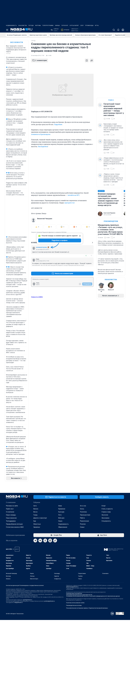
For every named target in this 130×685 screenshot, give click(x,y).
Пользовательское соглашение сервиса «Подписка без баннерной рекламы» (87, 608)
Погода (31, 25)
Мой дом (61, 518)
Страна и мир (106, 512)
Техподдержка (11, 521)
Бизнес (35, 509)
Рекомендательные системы (74, 605)
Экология (105, 515)
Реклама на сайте (12, 506)
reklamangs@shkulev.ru (72, 586)
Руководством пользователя (74, 593)
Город (35, 515)
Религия (83, 524)
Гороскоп (64, 25)
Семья (82, 527)
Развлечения (84, 521)
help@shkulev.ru (18, 602)
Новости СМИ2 (37, 297)
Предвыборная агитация (14, 524)
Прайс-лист (10, 509)
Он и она (83, 506)
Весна (35, 512)
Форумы (38, 25)
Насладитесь (43, 146)
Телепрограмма (47, 25)
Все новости (16, 42)
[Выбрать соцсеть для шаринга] (92, 60)
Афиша (57, 25)
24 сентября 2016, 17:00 (37, 55)
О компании (10, 512)
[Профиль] (123, 30)
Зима (60, 506)
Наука (60, 521)
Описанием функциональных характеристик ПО (79, 594)
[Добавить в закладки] (87, 60)
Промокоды (89, 25)
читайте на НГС (73, 195)
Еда (34, 521)
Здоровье (36, 527)
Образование (62, 527)
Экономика (105, 518)
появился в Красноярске (40, 134)
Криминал (61, 509)
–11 (91, 269)
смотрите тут (69, 203)
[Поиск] (113, 30)
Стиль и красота (107, 509)
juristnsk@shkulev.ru (49, 601)
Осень (82, 509)
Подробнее (58, 124)
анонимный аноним (41, 247)
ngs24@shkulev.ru (27, 599)
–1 (91, 255)
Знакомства (22, 25)
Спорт (104, 506)
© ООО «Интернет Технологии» (15, 613)
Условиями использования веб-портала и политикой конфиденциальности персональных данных (93, 596)
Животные (37, 524)
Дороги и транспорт (40, 518)
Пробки (65, 30)
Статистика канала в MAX (15, 527)
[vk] (40, 540)
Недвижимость (11, 25)
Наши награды (11, 515)
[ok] (45, 540)
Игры (97, 25)
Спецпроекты (106, 521)
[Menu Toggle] (7, 30)
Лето (60, 515)
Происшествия (85, 515)
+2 (86, 255)
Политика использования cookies (75, 602)
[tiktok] (55, 540)
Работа (82, 518)
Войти (37, 284)
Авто (35, 506)
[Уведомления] (118, 30)
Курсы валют (74, 25)
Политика (83, 512)
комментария (41, 60)
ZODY (82, 25)
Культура (61, 512)
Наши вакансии (11, 518)
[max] (50, 540)
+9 (86, 269)
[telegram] (35, 540)
